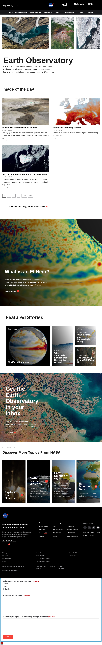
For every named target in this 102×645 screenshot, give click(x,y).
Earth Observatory (21, 12)
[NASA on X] (93, 527)
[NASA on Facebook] (85, 527)
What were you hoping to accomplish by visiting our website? (29, 617)
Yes (6, 584)
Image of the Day (35, 12)
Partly (7, 589)
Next (30, 195)
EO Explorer (48, 12)
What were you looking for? (16, 595)
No (6, 586)
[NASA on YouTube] (98, 527)
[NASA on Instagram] (89, 527)
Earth (11, 12)
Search (90, 12)
